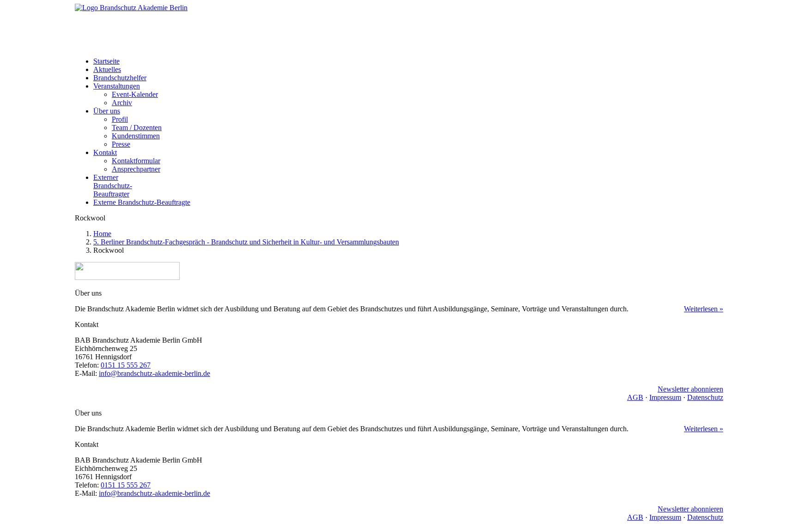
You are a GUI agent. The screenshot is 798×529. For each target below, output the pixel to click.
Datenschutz (705, 397)
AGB (635, 397)
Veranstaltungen (116, 86)
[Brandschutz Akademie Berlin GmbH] (399, 27)
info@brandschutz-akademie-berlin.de (154, 373)
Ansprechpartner (136, 169)
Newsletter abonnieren (690, 389)
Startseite (106, 61)
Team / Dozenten (137, 127)
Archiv (122, 103)
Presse (121, 144)
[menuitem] (408, 61)
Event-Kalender (135, 94)
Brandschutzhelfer (119, 78)
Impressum (665, 397)
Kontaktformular (136, 161)
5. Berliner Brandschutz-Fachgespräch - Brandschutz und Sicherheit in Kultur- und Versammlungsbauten (246, 242)
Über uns (106, 111)
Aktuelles (107, 69)
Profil (120, 119)
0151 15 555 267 (126, 365)
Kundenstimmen (136, 136)
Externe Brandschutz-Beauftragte (141, 202)
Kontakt (105, 152)
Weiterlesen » (703, 309)
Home (102, 234)
